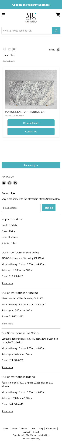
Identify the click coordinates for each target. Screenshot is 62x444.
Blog (41, 428)
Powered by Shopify (31, 438)
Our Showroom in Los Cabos (21, 333)
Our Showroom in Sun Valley (20, 252)
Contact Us (31, 131)
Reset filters (9, 55)
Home (5, 428)
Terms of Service (10, 237)
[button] (4, 50)
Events (24, 428)
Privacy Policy (8, 231)
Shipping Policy (9, 243)
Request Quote (31, 122)
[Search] (56, 30)
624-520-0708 (16, 360)
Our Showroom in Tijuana (18, 377)
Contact (26, 432)
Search (36, 432)
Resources (51, 428)
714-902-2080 (16, 316)
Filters (52, 49)
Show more (7, 283)
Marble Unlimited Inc (14, 115)
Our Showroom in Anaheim (20, 293)
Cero (33, 428)
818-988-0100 (16, 276)
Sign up (49, 207)
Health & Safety (9, 225)
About (14, 428)
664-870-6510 (16, 404)
